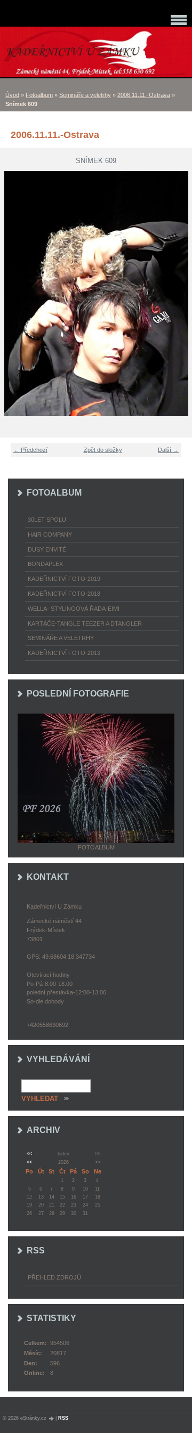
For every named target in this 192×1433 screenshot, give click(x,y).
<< (29, 1153)
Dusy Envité (47, 549)
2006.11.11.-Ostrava (143, 95)
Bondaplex (45, 564)
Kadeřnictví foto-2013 (64, 653)
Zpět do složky (103, 450)
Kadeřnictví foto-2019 (64, 579)
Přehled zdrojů (54, 1277)
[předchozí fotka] (15, 293)
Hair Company (50, 534)
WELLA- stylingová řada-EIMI (73, 608)
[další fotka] (177, 293)
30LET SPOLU (47, 519)
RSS (63, 1418)
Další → (168, 450)
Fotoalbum (39, 95)
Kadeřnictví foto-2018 (64, 593)
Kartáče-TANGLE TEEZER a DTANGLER (85, 623)
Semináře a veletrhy (85, 95)
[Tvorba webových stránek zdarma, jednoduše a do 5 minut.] (51, 1418)
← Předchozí (30, 450)
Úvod (12, 95)
